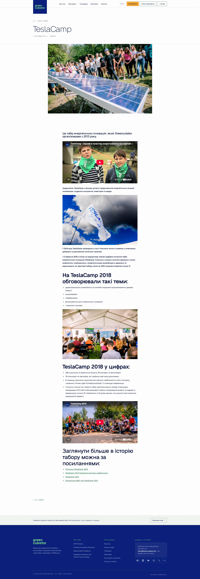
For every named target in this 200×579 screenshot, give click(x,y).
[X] (159, 560)
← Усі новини (38, 500)
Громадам (84, 4)
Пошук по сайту (110, 561)
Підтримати (132, 4)
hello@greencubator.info (147, 551)
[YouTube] (148, 560)
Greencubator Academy (82, 551)
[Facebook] (137, 560)
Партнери (94, 4)
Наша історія (109, 547)
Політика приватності (158, 574)
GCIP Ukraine (78, 544)
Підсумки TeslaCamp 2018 (76, 469)
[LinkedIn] (143, 560)
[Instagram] (153, 560)
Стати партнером (148, 4)
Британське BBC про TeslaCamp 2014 (81, 480)
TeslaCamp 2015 (72, 477)
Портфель (108, 551)
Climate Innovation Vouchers (84, 547)
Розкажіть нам (157, 520)
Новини (104, 4)
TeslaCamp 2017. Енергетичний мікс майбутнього (86, 473)
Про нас (62, 4)
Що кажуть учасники (112, 558)
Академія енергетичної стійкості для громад (82, 555)
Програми (72, 4)
